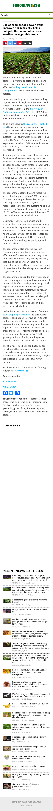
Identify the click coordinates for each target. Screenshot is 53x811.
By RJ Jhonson (26, 677)
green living (20, 408)
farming (43, 402)
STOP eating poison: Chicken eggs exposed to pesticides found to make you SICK (31, 695)
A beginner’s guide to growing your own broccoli (29, 601)
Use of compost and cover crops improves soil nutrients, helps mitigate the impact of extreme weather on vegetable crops (30, 590)
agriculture (24, 398)
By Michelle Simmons (29, 769)
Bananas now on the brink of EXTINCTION (30, 704)
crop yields (26, 402)
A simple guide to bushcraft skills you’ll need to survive (29, 738)
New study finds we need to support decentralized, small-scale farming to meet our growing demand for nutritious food (31, 577)
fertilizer (7, 405)
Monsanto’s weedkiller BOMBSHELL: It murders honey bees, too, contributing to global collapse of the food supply (30, 633)
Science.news (9, 381)
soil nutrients (17, 411)
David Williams (21, 39)
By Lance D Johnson (28, 707)
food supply (35, 405)
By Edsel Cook (27, 689)
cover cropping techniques (16, 314)
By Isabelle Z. (27, 639)
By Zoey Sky (26, 605)
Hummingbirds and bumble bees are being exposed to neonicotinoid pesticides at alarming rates (31, 715)
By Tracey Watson (28, 720)
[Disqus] (26, 462)
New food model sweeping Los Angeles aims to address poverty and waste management (29, 672)
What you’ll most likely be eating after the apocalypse (30, 775)
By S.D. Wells (26, 665)
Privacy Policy (26, 806)
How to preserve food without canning (28, 766)
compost (35, 398)
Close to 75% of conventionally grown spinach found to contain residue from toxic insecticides (31, 727)
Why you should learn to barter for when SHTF (30, 610)
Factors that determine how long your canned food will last (28, 757)
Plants (6, 411)
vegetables (30, 411)
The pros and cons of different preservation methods (25, 785)
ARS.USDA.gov (9, 387)
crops (35, 402)
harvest (31, 408)
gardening (8, 408)
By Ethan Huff (26, 615)
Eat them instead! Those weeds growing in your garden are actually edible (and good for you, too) (30, 621)
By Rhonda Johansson (29, 583)
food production (20, 405)
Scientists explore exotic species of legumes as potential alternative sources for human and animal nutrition (30, 684)
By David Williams (27, 595)
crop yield (14, 402)
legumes (40, 408)
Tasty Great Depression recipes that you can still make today (29, 748)
